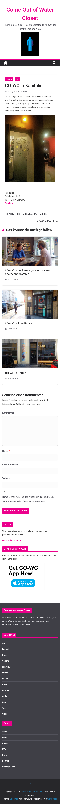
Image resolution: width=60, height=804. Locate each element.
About (5, 731)
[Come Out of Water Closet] (5, 63)
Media (5, 678)
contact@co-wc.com (11, 540)
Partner (9, 79)
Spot (17, 79)
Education (6, 649)
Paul (25, 92)
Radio (4, 696)
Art (3, 643)
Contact (5, 737)
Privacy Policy (8, 767)
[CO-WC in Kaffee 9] (30, 341)
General (5, 661)
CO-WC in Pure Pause (18, 323)
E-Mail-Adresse (10, 464)
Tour (4, 708)
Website (6, 478)
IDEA (4, 749)
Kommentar (9, 412)
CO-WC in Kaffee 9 (16, 373)
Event (4, 655)
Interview (6, 667)
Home (5, 743)
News (4, 684)
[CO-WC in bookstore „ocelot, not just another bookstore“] (30, 238)
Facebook (9, 203)
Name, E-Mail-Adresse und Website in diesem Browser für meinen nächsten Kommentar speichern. (28, 499)
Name (6, 451)
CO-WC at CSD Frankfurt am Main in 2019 (26, 214)
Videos (5, 714)
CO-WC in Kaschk (45, 221)
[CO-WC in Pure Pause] (30, 291)
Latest (5, 673)
